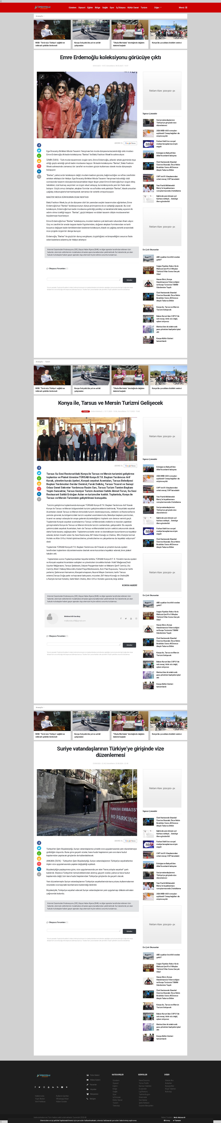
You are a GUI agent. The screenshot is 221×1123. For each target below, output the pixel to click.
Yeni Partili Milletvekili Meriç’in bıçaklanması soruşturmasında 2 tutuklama (168, 188)
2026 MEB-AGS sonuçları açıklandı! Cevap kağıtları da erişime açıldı (168, 133)
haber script (134, 1117)
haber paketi (103, 1117)
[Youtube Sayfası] (49, 1087)
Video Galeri (95, 1080)
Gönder (129, 280)
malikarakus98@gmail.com (75, 621)
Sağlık (105, 7)
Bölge (97, 7)
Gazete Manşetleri (146, 1106)
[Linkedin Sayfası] (54, 1087)
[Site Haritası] (63, 1087)
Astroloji (168, 1092)
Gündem (72, 7)
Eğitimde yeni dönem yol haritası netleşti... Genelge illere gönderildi (167, 198)
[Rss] (58, 1087)
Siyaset (81, 7)
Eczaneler (143, 1089)
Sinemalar (143, 1097)
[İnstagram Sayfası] (45, 1087)
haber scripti (113, 1117)
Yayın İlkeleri (40, 1099)
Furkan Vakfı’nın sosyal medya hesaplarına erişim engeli (167, 144)
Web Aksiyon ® (179, 1117)
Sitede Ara (169, 1080)
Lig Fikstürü (143, 1092)
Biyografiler (169, 1086)
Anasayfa (39, 16)
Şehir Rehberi (144, 1103)
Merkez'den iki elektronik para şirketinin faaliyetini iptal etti (168, 329)
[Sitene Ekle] (67, 1087)
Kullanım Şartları (62, 1096)
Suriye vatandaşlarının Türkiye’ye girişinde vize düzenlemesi (166, 122)
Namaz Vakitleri (145, 1086)
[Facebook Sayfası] (36, 1087)
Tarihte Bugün (144, 1094)
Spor (112, 7)
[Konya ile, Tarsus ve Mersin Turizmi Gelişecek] (87, 439)
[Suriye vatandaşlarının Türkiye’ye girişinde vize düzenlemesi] (87, 803)
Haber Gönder (61, 1102)
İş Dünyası (120, 7)
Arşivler (93, 1089)
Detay (167, 1120)
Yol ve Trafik (144, 1083)
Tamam (178, 1120)
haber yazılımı (92, 1117)
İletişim (92, 1099)
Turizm (144, 7)
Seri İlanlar (143, 1100)
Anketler (168, 1083)
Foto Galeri (95, 1075)
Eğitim (90, 7)
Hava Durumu (144, 1080)
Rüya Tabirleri (170, 1089)
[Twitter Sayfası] (40, 1087)
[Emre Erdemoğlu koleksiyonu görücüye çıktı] (87, 105)
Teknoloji (116, 1106)
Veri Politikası (40, 1102)
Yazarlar (93, 1085)
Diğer (157, 7)
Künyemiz (94, 1094)
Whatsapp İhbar (62, 1099)
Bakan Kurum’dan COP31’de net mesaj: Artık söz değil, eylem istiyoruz (167, 318)
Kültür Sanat (133, 7)
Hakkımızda (39, 1096)
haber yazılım (123, 1117)
